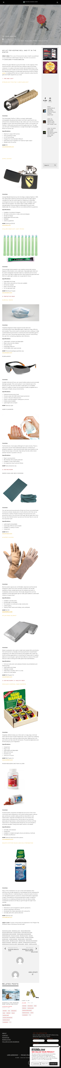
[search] (55, 165)
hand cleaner (20, 937)
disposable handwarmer (24, 934)
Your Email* (36, 1043)
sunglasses (21, 944)
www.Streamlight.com (8, 146)
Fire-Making (13, 1010)
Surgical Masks (7, 300)
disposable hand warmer (9, 934)
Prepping (35, 40)
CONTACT (5, 1035)
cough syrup (17, 932)
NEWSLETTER (6, 1039)
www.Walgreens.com (7, 839)
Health (22, 40)
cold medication (25, 930)
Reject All (45, 1063)
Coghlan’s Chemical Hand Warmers (14, 684)
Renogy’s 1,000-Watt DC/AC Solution (30, 950)
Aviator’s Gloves (8, 537)
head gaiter (22, 939)
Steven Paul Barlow (7, 1006)
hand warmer (13, 939)
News (35, 1005)
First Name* (36, 1038)
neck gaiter (6, 940)
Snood (20, 942)
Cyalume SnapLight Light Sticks (13, 229)
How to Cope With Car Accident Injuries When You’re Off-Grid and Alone (52, 132)
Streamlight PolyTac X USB (10, 944)
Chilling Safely (8, 59)
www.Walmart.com (7, 917)
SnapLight (15, 942)
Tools (32, 1012)
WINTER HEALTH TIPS (13, 950)
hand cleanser (29, 937)
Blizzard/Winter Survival (8, 40)
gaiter (31, 935)
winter (4, 73)
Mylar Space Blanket (9, 615)
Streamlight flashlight (30, 942)
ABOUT (4, 1033)
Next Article (29, 947)
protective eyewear (32, 940)
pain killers (22, 940)
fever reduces (6, 935)
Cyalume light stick (27, 932)
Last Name (50, 1038)
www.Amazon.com (7, 292)
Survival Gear (6, 1015)
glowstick (13, 937)
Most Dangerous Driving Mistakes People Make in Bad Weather (51, 110)
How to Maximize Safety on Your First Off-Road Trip (52, 121)
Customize (36, 1063)
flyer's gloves (24, 935)
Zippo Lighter (6, 158)
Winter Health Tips (19, 59)
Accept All (53, 1063)
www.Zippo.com (6, 225)
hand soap (5, 939)
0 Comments (5, 1022)
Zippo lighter (33, 944)
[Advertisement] (29, 153)
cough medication (8, 932)
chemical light (16, 930)
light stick (29, 939)
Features (17, 40)
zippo (26, 944)
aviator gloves (7, 930)
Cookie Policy (40, 1059)
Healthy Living (28, 40)
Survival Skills (6, 1019)
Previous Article (13, 947)
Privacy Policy (26, 1055)
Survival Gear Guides (26, 1010)
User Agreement (12, 1055)
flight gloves (15, 935)
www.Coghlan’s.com (7, 760)
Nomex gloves (14, 940)
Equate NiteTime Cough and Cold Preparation (17, 843)
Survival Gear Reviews (7, 1017)
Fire (9, 1010)
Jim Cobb (24, 1002)
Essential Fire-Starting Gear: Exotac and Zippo (10, 1003)
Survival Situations (43, 40)
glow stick (6, 937)
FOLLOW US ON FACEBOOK (10, 1041)
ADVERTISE (5, 1037)
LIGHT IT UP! (25, 1000)
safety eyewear (7, 942)
